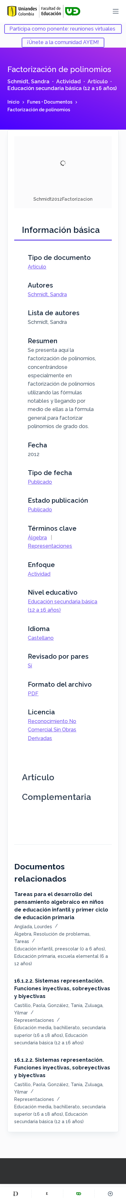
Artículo (98, 81)
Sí (30, 666)
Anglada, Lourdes (33, 926)
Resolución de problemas (61, 934)
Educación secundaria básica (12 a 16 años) (62, 88)
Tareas (21, 941)
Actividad (68, 81)
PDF (33, 694)
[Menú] (116, 11)
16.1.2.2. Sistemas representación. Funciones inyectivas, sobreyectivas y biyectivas (62, 988)
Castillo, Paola (29, 1005)
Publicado (40, 482)
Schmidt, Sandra (28, 81)
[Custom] (15, 1193)
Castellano (41, 638)
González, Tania (64, 1005)
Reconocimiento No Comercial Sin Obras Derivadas (52, 729)
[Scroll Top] (110, 1193)
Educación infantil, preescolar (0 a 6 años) (59, 948)
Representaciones (50, 546)
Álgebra (37, 538)
